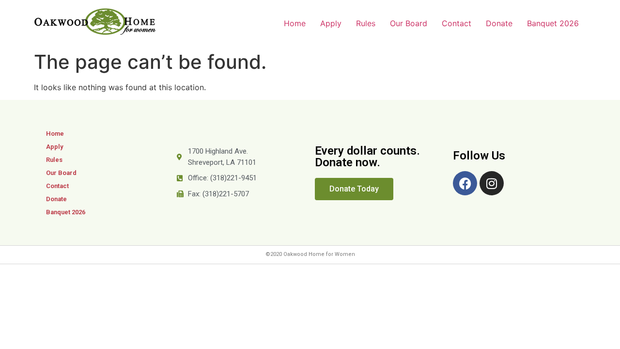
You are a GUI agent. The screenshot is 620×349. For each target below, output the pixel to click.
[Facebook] (465, 183)
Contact (456, 23)
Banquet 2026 (553, 23)
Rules (365, 23)
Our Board (408, 23)
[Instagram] (492, 183)
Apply (330, 23)
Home (295, 23)
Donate (499, 23)
